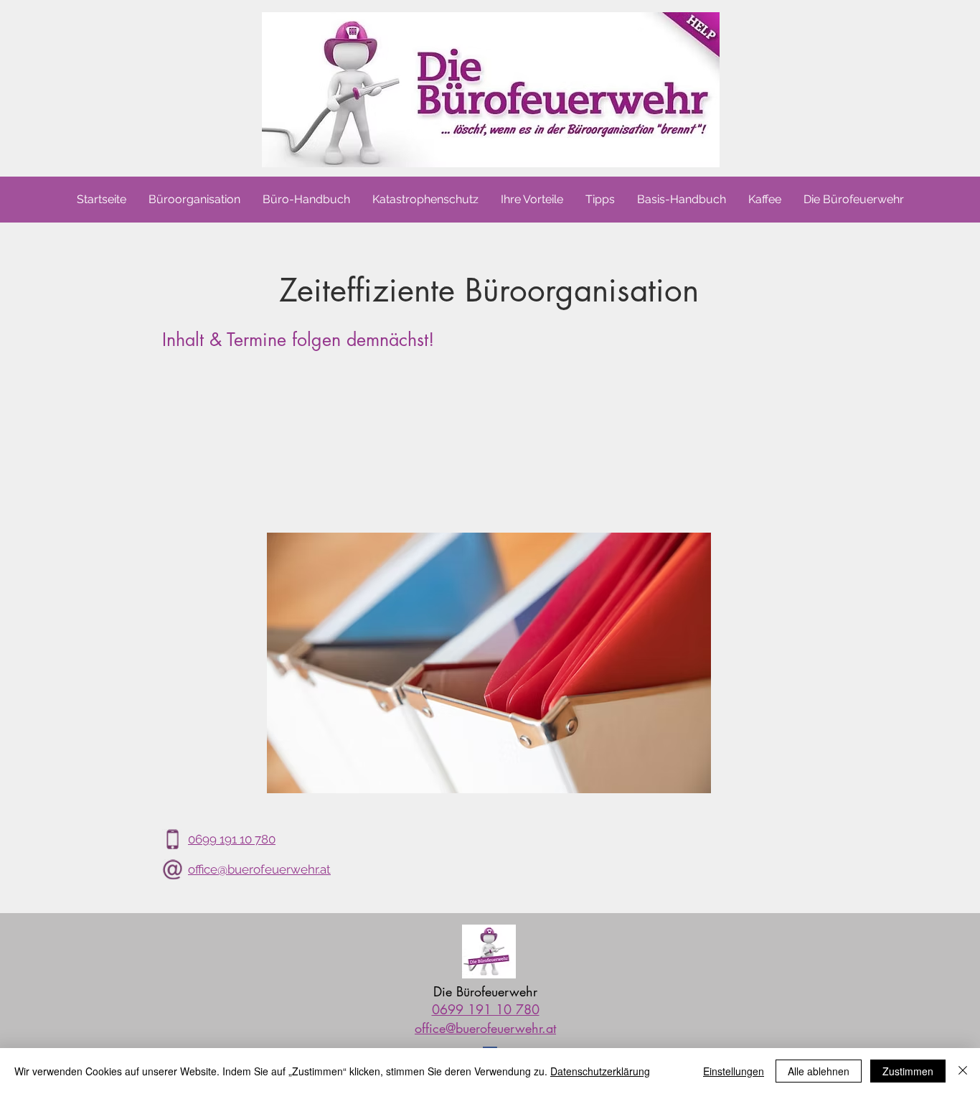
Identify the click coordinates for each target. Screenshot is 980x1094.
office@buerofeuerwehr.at (259, 869)
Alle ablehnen (818, 1071)
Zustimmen (907, 1071)
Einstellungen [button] (733, 1071)
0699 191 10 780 (231, 839)
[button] (853, 200)
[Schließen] (962, 1071)
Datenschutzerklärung (600, 1071)
